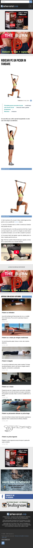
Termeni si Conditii (19, 536)
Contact (26, 536)
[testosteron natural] (16, 20)
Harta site (4, 537)
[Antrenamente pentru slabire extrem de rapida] (16, 43)
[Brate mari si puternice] (16, 480)
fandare (16, 222)
